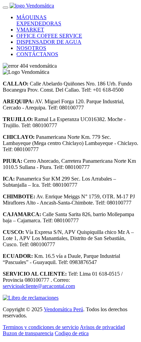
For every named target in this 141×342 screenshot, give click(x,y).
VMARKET (30, 29)
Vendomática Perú (63, 309)
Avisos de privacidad (102, 327)
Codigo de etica (72, 333)
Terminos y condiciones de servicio (41, 327)
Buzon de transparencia (28, 333)
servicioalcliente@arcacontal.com (39, 286)
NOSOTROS (31, 48)
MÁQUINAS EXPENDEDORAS (38, 20)
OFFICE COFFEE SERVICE (49, 36)
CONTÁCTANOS (37, 54)
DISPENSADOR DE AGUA (48, 42)
